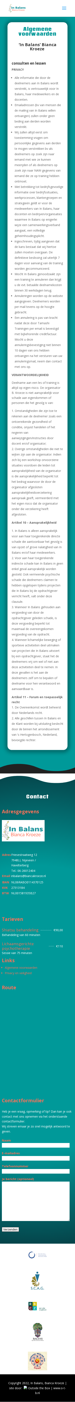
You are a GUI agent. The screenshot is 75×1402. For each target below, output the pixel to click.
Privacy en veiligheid (18, 973)
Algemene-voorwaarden (21, 968)
